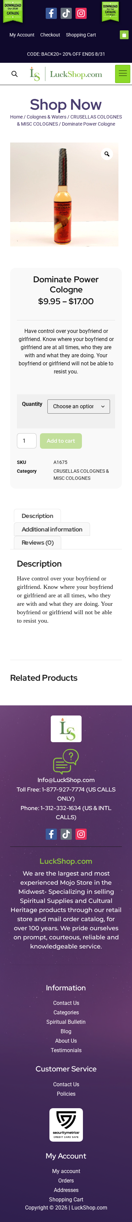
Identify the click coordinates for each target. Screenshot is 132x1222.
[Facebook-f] (51, 13)
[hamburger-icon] (122, 74)
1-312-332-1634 (61, 808)
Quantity (32, 404)
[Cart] (124, 34)
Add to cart (61, 440)
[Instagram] (81, 13)
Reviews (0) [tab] (38, 542)
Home (16, 117)
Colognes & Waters (46, 117)
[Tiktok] (66, 13)
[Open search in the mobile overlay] (14, 74)
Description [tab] (37, 516)
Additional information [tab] (52, 529)
